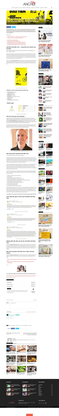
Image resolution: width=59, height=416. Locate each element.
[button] (51, 7)
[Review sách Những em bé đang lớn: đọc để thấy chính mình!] (8, 389)
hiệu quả (10, 325)
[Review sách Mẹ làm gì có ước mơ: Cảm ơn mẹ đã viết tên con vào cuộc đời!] (41, 109)
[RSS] (44, 403)
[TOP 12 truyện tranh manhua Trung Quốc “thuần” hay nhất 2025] (41, 114)
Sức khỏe (41, 7)
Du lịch (20, 7)
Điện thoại (40, 391)
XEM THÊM (14, 343)
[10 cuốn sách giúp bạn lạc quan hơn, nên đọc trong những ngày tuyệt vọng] (42, 153)
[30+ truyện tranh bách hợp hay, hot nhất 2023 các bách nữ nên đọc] (46, 80)
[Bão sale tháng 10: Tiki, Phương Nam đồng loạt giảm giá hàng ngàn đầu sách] (49, 161)
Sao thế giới (40, 384)
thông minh (30, 325)
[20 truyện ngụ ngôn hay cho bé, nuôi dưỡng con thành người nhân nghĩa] (42, 173)
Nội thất (28, 351)
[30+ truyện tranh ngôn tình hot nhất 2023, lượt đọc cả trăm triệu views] (40, 94)
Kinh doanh (37, 7)
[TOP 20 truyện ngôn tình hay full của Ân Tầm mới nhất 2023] (42, 145)
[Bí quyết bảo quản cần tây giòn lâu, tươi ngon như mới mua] (21, 369)
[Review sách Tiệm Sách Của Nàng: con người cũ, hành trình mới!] (8, 385)
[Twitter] (46, 403)
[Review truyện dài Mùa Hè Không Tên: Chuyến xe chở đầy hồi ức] (46, 233)
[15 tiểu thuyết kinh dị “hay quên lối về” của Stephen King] (49, 153)
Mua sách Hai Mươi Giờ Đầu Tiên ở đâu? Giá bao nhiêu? (16, 44)
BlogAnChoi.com (20, 402)
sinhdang (13, 338)
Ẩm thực (16, 7)
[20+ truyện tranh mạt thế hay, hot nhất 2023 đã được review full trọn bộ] (40, 91)
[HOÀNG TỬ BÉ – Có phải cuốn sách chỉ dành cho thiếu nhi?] (49, 205)
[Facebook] (39, 403)
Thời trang (8, 351)
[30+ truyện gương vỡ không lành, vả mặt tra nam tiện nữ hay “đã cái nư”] (46, 34)
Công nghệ (28, 7)
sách (17, 29)
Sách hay (14, 16)
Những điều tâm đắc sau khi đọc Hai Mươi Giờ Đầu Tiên (16, 43)
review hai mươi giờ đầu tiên (25, 325)
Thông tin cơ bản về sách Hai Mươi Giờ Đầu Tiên (15, 37)
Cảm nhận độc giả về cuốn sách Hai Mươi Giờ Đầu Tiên (16, 42)
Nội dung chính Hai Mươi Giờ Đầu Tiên (13, 41)
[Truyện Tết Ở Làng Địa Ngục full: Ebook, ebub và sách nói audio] (49, 173)
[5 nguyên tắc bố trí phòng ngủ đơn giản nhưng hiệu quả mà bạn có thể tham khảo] (31, 348)
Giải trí (13, 7)
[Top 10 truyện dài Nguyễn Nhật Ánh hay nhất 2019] (42, 189)
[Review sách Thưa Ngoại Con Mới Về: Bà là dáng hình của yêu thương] (46, 219)
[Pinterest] (41, 403)
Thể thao (32, 7)
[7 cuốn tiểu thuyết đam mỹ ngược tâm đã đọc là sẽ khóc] (49, 197)
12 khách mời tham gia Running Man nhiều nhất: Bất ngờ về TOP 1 (13, 333)
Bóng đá (40, 392)
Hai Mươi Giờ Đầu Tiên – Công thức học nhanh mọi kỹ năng (17, 36)
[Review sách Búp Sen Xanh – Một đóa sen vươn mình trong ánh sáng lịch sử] (41, 119)
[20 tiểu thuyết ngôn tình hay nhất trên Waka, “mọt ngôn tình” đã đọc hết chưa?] (42, 181)
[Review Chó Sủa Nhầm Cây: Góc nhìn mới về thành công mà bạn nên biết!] (49, 181)
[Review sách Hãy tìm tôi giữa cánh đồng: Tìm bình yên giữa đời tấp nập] (46, 249)
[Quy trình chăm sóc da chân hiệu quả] (21, 348)
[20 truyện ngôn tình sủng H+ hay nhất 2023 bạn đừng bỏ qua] (40, 98)
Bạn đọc (45, 7)
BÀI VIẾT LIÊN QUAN (9, 343)
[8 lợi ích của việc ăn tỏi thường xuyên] (11, 369)
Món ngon (40, 395)
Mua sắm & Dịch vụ (10, 16)
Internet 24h (40, 393)
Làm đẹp (24, 7)
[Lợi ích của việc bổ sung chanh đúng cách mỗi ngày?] (31, 358)
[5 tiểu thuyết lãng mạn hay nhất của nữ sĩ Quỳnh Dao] (42, 197)
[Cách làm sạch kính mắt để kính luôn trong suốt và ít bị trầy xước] (11, 348)
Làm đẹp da (18, 351)
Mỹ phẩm (40, 387)
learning (20, 325)
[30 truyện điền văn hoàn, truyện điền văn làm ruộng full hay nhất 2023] (40, 87)
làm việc (17, 325)
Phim (39, 386)
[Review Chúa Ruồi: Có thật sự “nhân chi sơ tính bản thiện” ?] (42, 161)
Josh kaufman (13, 325)
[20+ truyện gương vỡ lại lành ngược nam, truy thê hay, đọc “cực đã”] (46, 49)
